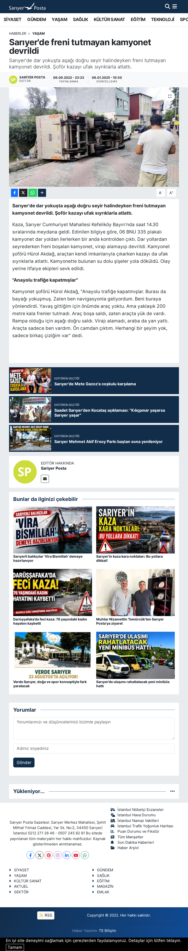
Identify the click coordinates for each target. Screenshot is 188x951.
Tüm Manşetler (130, 837)
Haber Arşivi (128, 848)
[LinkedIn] (67, 855)
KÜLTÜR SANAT (109, 19)
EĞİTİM (138, 19)
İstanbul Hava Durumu (137, 815)
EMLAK (103, 892)
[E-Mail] (45, 479)
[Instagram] (58, 855)
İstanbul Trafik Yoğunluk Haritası (145, 826)
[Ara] (167, 6)
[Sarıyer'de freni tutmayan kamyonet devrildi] (94, 137)
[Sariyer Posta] (25, 471)
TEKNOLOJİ (162, 19)
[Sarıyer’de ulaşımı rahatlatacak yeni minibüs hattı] (135, 654)
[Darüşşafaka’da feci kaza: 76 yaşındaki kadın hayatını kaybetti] (52, 592)
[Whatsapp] (85, 855)
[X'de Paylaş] (23, 193)
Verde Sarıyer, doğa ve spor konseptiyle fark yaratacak (50, 684)
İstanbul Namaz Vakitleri (138, 820)
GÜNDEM (36, 19)
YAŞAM (59, 19)
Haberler (17, 33)
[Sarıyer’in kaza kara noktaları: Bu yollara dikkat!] (135, 529)
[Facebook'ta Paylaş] (14, 193)
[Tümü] (172, 791)
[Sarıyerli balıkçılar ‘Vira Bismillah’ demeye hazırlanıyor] (52, 529)
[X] (39, 855)
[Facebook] (30, 855)
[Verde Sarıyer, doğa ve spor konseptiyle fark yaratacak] (52, 654)
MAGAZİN (105, 886)
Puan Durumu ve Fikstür (138, 831)
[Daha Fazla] (42, 193)
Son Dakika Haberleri (136, 842)
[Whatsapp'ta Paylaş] (32, 193)
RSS (48, 915)
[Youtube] (76, 855)
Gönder (24, 762)
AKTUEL (21, 886)
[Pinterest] (49, 855)
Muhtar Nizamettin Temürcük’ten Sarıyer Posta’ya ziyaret (130, 621)
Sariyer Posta (53, 468)
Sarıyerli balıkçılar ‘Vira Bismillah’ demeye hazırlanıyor (47, 558)
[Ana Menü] (174, 6)
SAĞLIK (80, 19)
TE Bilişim (107, 931)
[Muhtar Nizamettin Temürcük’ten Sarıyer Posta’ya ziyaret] (135, 592)
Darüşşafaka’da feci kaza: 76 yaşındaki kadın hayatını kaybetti (50, 621)
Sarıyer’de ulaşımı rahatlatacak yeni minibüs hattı (133, 684)
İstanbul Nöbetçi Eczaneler (141, 809)
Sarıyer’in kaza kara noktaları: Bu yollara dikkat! (129, 558)
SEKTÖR (21, 892)
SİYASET (13, 19)
